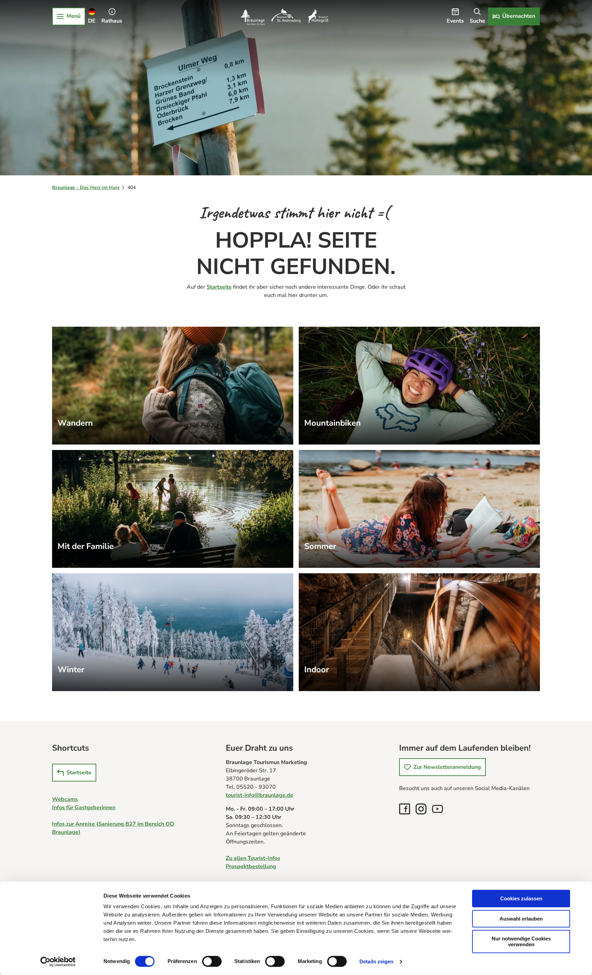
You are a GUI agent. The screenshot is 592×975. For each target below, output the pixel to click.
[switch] (212, 961)
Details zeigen (376, 961)
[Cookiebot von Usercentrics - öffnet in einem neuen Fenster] (58, 962)
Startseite (219, 287)
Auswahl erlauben (521, 919)
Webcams (65, 799)
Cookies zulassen (521, 898)
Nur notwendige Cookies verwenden (521, 941)
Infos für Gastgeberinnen (83, 807)
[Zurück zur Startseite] (285, 16)
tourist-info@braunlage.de (259, 795)
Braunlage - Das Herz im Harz (86, 187)
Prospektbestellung (251, 866)
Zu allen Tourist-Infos (253, 858)
